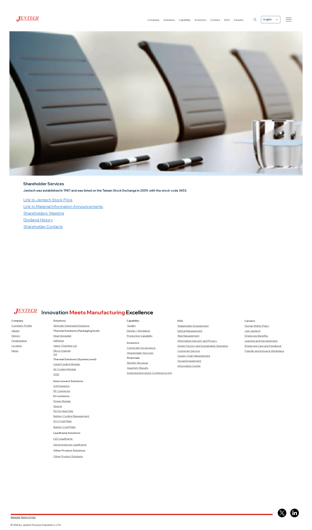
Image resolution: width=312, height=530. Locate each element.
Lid (55, 354)
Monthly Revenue (137, 362)
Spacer (57, 406)
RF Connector (61, 391)
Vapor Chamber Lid (65, 345)
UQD (56, 374)
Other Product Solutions (68, 456)
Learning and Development (261, 340)
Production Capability (140, 335)
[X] (282, 513)
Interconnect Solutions (68, 381)
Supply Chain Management (193, 355)
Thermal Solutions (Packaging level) (76, 330)
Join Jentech (252, 331)
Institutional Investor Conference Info (149, 373)
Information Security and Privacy (197, 340)
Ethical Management (189, 331)
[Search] (255, 19)
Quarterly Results (137, 368)
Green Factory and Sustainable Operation (202, 346)
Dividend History (38, 220)
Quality (131, 325)
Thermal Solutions (65, 359)
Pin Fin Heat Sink (63, 411)
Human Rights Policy (257, 325)
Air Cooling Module (64, 369)
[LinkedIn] (294, 513)
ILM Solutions (61, 386)
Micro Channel (62, 350)
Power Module (62, 401)
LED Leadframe (63, 438)
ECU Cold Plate (62, 421)
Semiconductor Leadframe (69, 444)
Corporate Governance (141, 347)
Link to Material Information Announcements (63, 206)
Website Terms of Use (23, 517)
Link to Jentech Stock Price (47, 199)
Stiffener (58, 340)
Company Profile (21, 325)
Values (15, 330)
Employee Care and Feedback (263, 346)
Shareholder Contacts (43, 226)
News (14, 350)
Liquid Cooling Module (66, 364)
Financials (133, 357)
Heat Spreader (62, 335)
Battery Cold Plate (64, 427)
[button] (154, 20)
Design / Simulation (138, 330)
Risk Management (188, 335)
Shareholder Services (140, 353)
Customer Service (188, 351)
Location (16, 345)
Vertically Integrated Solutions (71, 325)
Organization (19, 340)
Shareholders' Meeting (43, 213)
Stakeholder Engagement (193, 325)
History (15, 335)
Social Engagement (189, 361)
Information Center (189, 366)
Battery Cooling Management (71, 416)
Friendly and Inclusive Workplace (264, 351)
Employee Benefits (256, 335)
